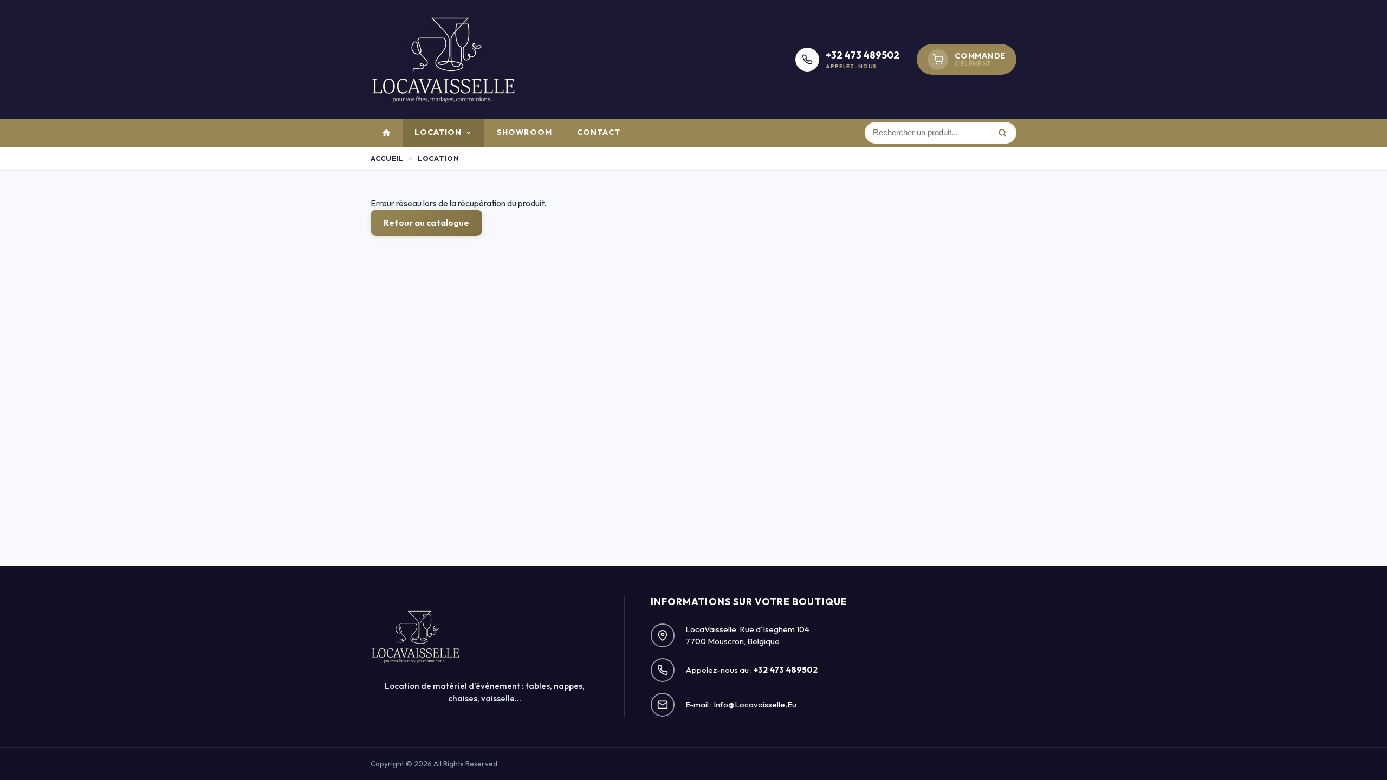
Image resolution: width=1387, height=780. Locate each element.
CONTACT (598, 132)
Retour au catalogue (426, 222)
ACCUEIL (387, 158)
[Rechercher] (1002, 133)
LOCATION (438, 132)
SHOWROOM (524, 132)
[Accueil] (386, 133)
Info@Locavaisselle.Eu (755, 704)
